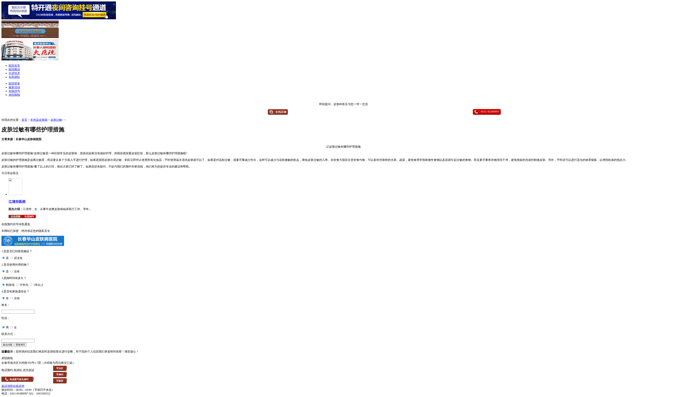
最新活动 (14, 87)
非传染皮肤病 (38, 119)
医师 (22, 201)
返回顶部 (7, 386)
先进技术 (14, 73)
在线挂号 (14, 91)
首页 (24, 119)
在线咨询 (18, 386)
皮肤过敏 (56, 119)
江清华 (14, 201)
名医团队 (14, 76)
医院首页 (14, 65)
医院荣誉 (14, 83)
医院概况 (14, 69)
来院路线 (14, 94)
